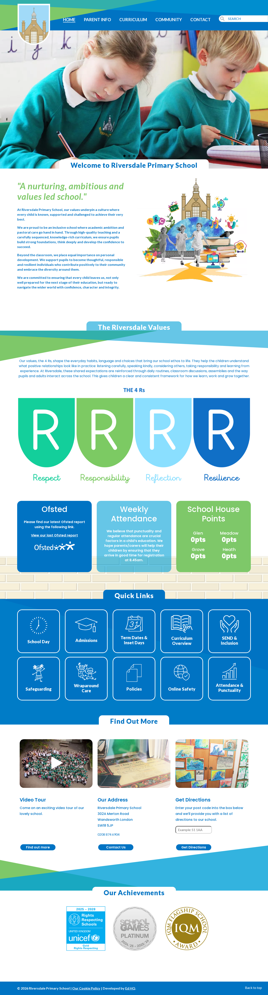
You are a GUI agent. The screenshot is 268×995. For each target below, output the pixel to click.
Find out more (38, 847)
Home (69, 19)
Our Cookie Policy (86, 988)
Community (168, 19)
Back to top (253, 988)
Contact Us (116, 847)
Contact (200, 19)
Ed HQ (130, 988)
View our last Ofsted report (54, 535)
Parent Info (97, 19)
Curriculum (133, 19)
